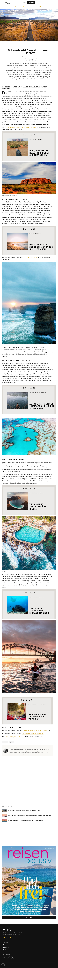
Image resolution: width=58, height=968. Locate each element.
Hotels (5, 6)
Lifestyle (34, 6)
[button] (3, 965)
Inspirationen (27, 6)
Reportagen (11, 6)
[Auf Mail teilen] (36, 59)
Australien (5, 742)
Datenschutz (6, 947)
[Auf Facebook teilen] (26, 59)
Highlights (11, 742)
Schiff (39, 6)
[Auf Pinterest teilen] (32, 59)
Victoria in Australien (30, 257)
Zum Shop (29, 917)
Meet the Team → (9, 938)
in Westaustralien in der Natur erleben (34, 730)
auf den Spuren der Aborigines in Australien (22, 127)
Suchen (24, 2)
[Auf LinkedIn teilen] (29, 59)
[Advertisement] (12, 782)
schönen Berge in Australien (15, 737)
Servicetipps (18, 6)
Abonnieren (31, 2)
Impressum (6, 944)
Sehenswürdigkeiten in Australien (32, 733)
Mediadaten (6, 949)
